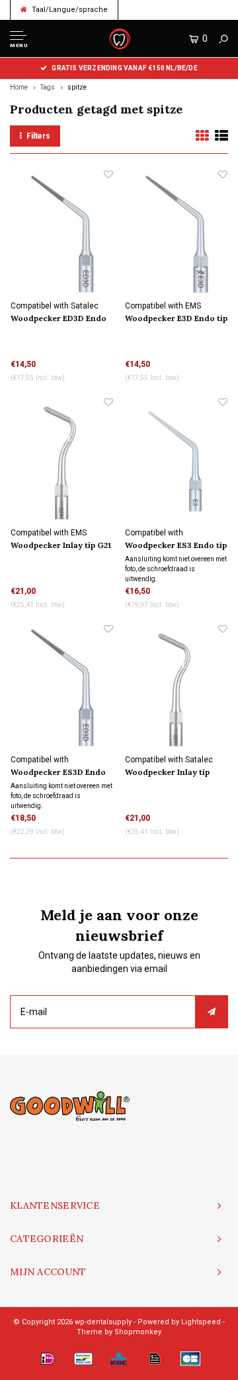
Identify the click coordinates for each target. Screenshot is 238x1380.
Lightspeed (201, 1322)
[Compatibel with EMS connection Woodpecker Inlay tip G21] (62, 461)
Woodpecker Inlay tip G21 (61, 545)
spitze (77, 87)
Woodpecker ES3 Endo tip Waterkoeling (176, 546)
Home (19, 87)
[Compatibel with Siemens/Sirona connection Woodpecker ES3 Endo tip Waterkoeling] (176, 461)
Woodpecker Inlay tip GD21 (167, 773)
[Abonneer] (211, 1011)
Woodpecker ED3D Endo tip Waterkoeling (58, 319)
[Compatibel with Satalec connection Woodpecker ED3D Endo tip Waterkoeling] (62, 234)
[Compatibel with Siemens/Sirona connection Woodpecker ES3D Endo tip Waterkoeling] (62, 688)
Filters (38, 136)
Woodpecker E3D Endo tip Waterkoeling (176, 319)
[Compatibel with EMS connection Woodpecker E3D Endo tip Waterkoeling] (176, 234)
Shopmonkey (137, 1332)
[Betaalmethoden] (47, 1358)
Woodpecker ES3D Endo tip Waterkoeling (58, 773)
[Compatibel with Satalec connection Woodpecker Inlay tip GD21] (176, 688)
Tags (47, 87)
